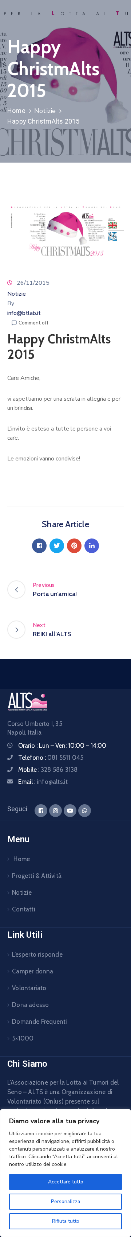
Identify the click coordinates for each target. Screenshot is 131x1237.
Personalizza (65, 1201)
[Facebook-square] (41, 810)
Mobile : (48, 769)
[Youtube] (70, 810)
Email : (43, 781)
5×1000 (22, 1038)
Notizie (45, 110)
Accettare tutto (65, 1181)
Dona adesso (30, 1004)
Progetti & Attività (36, 875)
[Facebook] (39, 545)
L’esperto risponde (37, 954)
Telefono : (50, 757)
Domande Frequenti (39, 1021)
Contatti (23, 909)
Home (16, 110)
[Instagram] (55, 810)
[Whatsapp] (84, 810)
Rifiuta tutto (65, 1221)
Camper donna (32, 971)
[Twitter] (56, 545)
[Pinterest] (74, 545)
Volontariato (29, 988)
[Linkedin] (91, 545)
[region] (65, 1173)
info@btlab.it (24, 313)
